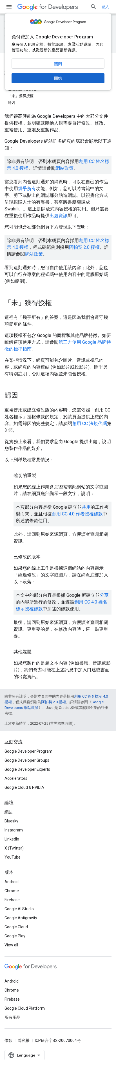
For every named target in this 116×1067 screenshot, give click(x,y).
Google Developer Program (28, 751)
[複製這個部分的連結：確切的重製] (41, 475)
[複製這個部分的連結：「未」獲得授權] (57, 303)
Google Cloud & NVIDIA (24, 787)
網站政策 (64, 168)
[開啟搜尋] (93, 6)
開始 (58, 78)
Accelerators (16, 778)
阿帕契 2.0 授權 (84, 247)
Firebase (12, 900)
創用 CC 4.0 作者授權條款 (77, 514)
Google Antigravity (21, 918)
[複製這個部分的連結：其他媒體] (37, 651)
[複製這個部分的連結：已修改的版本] (46, 557)
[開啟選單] (9, 7)
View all (11, 945)
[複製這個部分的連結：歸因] (23, 396)
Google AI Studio (19, 909)
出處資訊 (59, 215)
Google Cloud (16, 927)
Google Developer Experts (27, 769)
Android (12, 881)
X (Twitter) (14, 848)
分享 (104, 595)
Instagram (14, 830)
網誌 (8, 812)
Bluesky (11, 821)
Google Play (15, 936)
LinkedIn (12, 839)
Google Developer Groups (27, 760)
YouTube (13, 857)
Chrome (12, 891)
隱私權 (24, 1040)
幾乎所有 (27, 188)
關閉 (58, 63)
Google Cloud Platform (25, 1008)
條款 (8, 1040)
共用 (86, 507)
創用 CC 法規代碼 (89, 423)
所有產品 (12, 1017)
